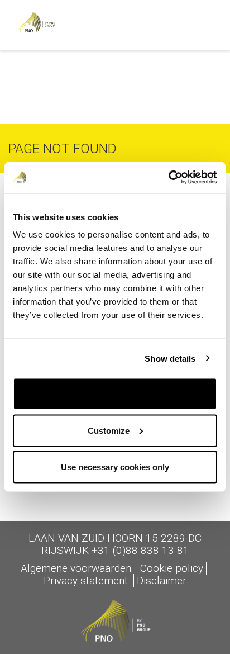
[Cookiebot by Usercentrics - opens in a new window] (168, 177)
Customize (109, 430)
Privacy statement (87, 580)
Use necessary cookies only (115, 467)
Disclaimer (161, 580)
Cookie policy (171, 568)
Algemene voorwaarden (77, 568)
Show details (170, 358)
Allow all (115, 394)
